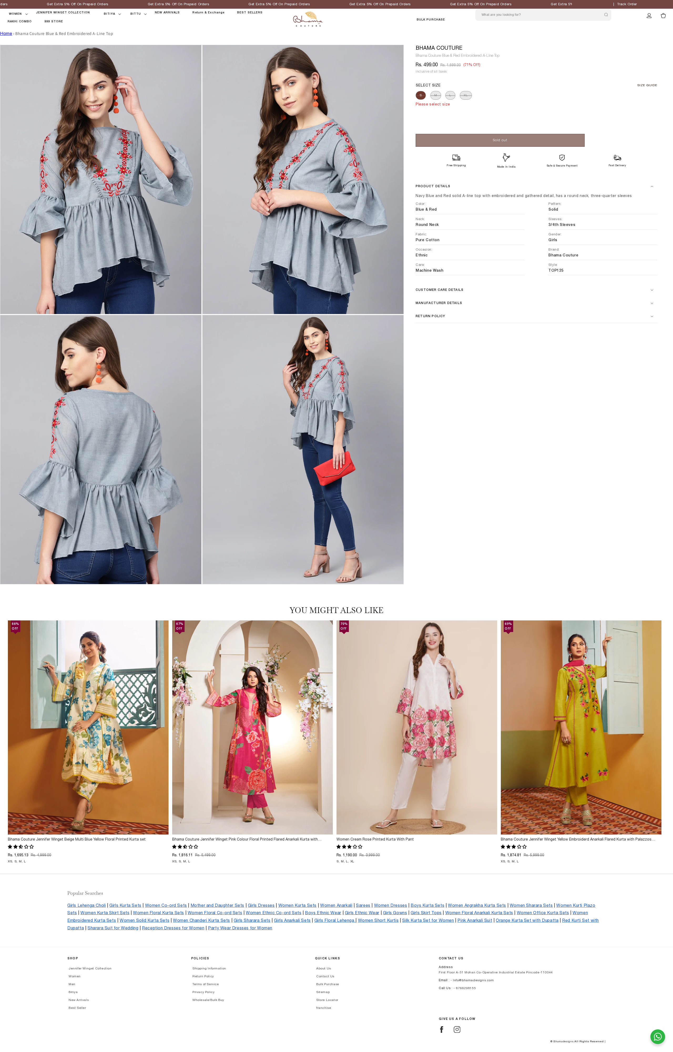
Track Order (627, 4)
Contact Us (325, 976)
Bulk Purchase (431, 19)
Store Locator (327, 1000)
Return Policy (203, 976)
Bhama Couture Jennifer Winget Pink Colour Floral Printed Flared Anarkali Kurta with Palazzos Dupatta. (245, 840)
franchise (323, 1007)
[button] (15, 14)
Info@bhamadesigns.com (473, 980)
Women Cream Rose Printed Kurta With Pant (375, 839)
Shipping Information (209, 968)
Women (75, 976)
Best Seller (77, 1007)
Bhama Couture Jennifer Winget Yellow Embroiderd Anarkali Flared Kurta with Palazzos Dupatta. (576, 840)
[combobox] (543, 15)
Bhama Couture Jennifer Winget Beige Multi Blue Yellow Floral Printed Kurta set (77, 839)
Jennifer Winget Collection (90, 968)
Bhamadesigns (563, 1041)
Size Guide (647, 85)
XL (466, 95)
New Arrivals (79, 1000)
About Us (323, 968)
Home (6, 34)
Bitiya (73, 992)
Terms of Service (205, 984)
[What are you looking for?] (606, 15)
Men (72, 984)
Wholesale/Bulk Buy (208, 1000)
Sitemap (323, 992)
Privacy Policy (203, 992)
